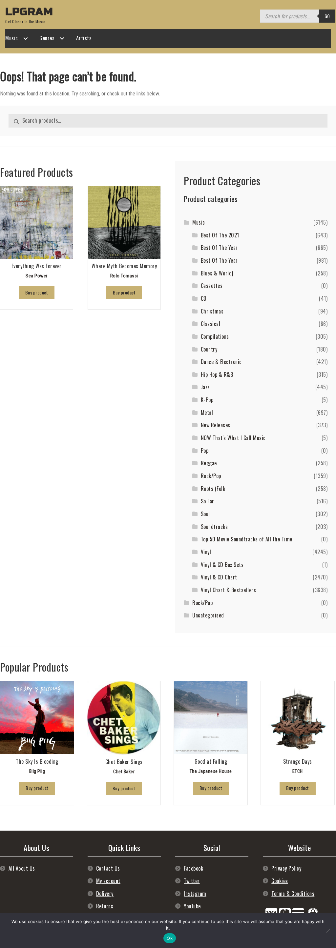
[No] (328, 930)
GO (327, 15)
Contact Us (108, 868)
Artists (84, 38)
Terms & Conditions (292, 894)
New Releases (215, 425)
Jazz (205, 387)
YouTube (192, 906)
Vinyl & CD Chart (219, 577)
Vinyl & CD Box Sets (222, 565)
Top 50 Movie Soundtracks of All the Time (246, 539)
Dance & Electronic (221, 362)
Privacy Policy (286, 868)
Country (209, 349)
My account (108, 881)
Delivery (105, 894)
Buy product (36, 292)
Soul (205, 514)
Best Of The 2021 (220, 235)
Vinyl (206, 552)
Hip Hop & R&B (217, 374)
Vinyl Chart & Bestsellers (228, 590)
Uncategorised (208, 615)
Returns (105, 906)
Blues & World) (217, 273)
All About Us (22, 868)
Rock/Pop (211, 476)
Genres (46, 38)
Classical (210, 324)
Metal (207, 412)
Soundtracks (214, 527)
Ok (170, 938)
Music (11, 38)
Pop (205, 450)
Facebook (193, 868)
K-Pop (207, 400)
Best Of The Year (219, 248)
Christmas (212, 311)
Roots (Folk (213, 489)
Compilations (215, 336)
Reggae (209, 463)
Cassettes (212, 286)
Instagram (195, 894)
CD (204, 298)
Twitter (192, 881)
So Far (207, 501)
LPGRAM (29, 11)
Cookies (279, 881)
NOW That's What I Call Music (233, 438)
